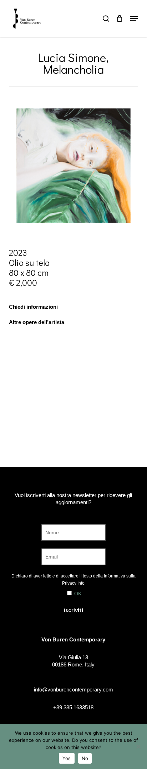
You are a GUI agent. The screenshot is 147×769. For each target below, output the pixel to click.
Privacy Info (73, 583)
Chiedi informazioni (33, 307)
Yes (66, 758)
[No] (138, 746)
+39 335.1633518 (73, 707)
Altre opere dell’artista (36, 322)
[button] (134, 18)
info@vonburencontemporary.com (73, 689)
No (85, 758)
